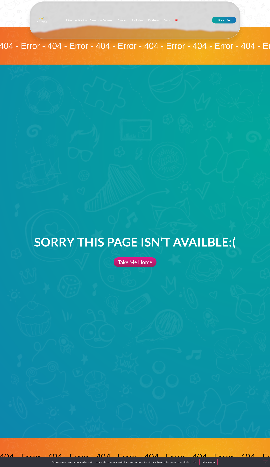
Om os (167, 20)
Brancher (122, 20)
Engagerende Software (100, 20)
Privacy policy (208, 462)
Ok (194, 462)
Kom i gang (153, 20)
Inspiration (137, 20)
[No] (265, 462)
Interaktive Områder (76, 20)
